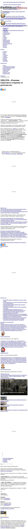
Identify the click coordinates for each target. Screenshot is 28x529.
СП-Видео (5, 55)
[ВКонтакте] (1, 89)
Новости (5, 51)
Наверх (2, 510)
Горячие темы (4, 63)
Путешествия (6, 34)
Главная (5, 28)
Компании (5, 61)
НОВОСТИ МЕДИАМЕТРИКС (8, 378)
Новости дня (3, 297)
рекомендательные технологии (7, 508)
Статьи (4, 52)
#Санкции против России (9, 242)
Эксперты (5, 57)
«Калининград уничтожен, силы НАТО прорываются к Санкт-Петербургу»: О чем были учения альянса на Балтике (14, 236)
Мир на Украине (6, 69)
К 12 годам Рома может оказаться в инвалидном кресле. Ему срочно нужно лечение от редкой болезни (14, 212)
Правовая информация (8, 458)
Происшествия (6, 42)
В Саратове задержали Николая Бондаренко (10, 231)
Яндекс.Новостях (6, 152)
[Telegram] (5, 89)
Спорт (4, 36)
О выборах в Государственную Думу (9, 341)
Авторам (5, 460)
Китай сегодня (6, 73)
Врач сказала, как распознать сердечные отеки (13, 30)
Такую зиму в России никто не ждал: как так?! (12, 393)
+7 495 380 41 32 (6, 505)
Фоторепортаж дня (5, 373)
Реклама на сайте (7, 459)
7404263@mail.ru (7, 504)
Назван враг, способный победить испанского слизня (12, 232)
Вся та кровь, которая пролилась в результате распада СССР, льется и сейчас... (13, 18)
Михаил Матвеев (4, 353)
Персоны (5, 59)
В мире (4, 38)
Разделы (2, 49)
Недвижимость (6, 41)
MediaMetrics (20, 153)
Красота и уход (6, 72)
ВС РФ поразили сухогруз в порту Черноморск (15, 314)
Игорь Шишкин (19, 18)
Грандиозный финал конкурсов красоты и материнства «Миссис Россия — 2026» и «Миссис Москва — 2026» (14, 376)
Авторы (5, 56)
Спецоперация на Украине (9, 66)
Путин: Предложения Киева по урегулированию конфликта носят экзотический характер (15, 316)
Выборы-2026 (6, 70)
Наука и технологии (7, 43)
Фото (4, 53)
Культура (5, 44)
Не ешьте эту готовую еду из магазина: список (17, 410)
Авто (4, 35)
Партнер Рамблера (5, 517)
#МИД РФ (3, 243)
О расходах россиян (5, 357)
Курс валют (5, 71)
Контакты (5, 461)
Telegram (14, 153)
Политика (5, 29)
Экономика (5, 31)
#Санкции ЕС (23, 242)
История (5, 47)
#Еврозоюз (17, 242)
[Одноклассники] (3, 89)
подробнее (3, 527)
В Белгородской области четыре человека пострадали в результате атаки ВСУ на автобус (13, 319)
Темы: (4, 65)
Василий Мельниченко (6, 369)
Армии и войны (6, 33)
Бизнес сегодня (6, 40)
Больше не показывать (10, 527)
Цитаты (5, 58)
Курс (2, 12)
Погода (4, 46)
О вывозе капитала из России (7, 324)
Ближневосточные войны (9, 67)
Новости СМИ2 (4, 411)
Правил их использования (6, 471)
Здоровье (5, 37)
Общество (5, 30)
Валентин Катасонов (5, 336)
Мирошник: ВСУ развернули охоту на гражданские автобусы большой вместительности (14, 310)
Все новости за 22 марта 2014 (7, 322)
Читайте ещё (3, 208)
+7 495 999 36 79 (6, 499)
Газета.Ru (7, 117)
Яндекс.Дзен (9, 153)
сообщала (15, 128)
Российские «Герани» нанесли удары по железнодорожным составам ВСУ (13, 312)
